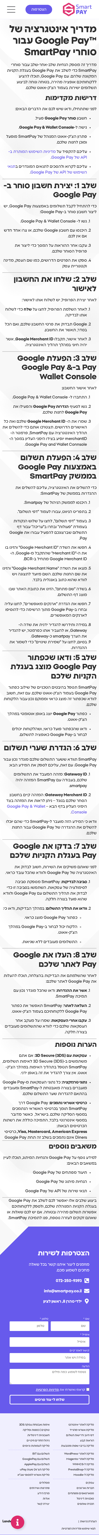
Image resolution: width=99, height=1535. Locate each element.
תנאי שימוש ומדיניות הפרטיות (78, 1528)
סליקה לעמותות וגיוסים (36, 1446)
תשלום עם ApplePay (37, 1464)
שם (87, 1319)
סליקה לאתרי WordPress (79, 1453)
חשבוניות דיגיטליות (38, 1435)
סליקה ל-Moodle (84, 1475)
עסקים (90, 1482)
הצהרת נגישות (88, 1521)
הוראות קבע (87, 1440)
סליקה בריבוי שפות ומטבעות (77, 1446)
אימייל (85, 1334)
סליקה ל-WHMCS (83, 1464)
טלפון (44, 1319)
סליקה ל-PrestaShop (81, 1469)
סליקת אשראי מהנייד (82, 1430)
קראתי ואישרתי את (60, 1389)
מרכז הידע (43, 1493)
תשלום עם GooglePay (36, 1459)
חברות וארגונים (85, 1488)
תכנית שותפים (85, 1504)
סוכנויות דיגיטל (85, 1498)
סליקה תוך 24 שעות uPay (35, 1469)
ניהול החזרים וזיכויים (38, 1440)
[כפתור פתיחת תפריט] (11, 9)
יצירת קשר (43, 1504)
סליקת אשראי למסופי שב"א (34, 1475)
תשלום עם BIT (41, 1453)
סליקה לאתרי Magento (80, 1459)
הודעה (85, 1366)
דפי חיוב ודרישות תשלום (80, 1435)
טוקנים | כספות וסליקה (36, 1430)
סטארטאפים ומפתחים (81, 1493)
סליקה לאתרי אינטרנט (81, 1424)
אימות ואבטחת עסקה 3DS (34, 1424)
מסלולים (44, 1482)
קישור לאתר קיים (79, 1350)
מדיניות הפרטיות (47, 1389)
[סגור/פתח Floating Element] (17, 1522)
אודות (46, 1498)
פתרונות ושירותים (40, 1488)
